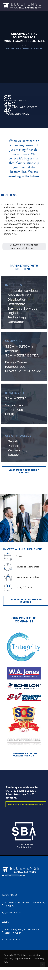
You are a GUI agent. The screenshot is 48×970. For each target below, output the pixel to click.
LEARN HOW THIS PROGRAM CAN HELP (26, 804)
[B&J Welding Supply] (24, 697)
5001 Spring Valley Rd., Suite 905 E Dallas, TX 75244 (22, 931)
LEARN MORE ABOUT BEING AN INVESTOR (26, 600)
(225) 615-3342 (13, 913)
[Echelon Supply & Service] (24, 686)
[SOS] (24, 719)
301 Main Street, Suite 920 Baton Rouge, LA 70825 (25, 904)
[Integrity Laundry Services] (24, 647)
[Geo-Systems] (24, 741)
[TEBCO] (24, 673)
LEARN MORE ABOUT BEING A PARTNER (24, 471)
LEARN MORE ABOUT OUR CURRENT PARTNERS (24, 754)
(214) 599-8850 (13, 939)
